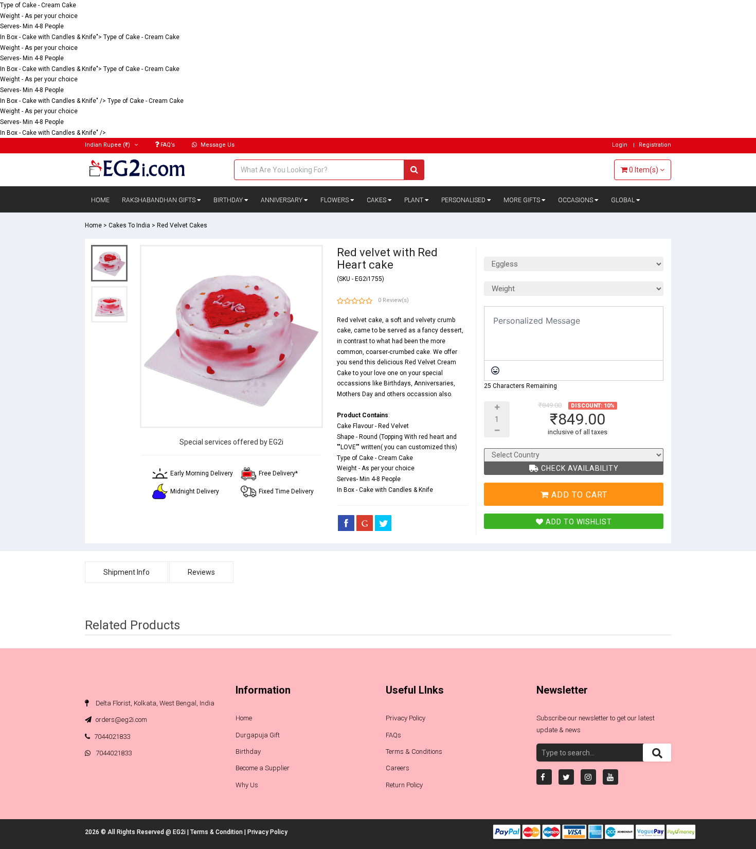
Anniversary (282, 200)
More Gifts (522, 200)
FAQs (393, 735)
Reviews (201, 572)
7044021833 (112, 736)
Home (100, 200)
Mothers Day (355, 394)
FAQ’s (167, 145)
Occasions (576, 200)
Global (623, 200)
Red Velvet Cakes (182, 225)
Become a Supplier (263, 768)
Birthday (228, 200)
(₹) (108, 145)
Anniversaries (434, 383)
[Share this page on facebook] (346, 523)
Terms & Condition (217, 832)
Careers (397, 768)
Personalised (464, 200)
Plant (414, 200)
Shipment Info (126, 572)
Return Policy (404, 785)
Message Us (217, 145)
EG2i (180, 832)
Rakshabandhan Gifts (159, 200)
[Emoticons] (495, 370)
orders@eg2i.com (120, 719)
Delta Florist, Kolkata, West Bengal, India (154, 703)
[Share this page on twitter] (383, 523)
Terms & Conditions (414, 751)
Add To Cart (578, 495)
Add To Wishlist (578, 522)
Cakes (377, 200)
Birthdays (397, 383)
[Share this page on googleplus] (364, 523)
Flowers (335, 200)
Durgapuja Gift (258, 735)
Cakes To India (129, 225)
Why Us (247, 785)
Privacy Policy (405, 718)
